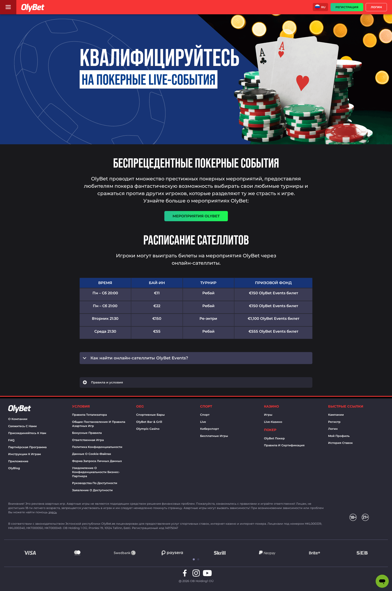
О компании (17, 419)
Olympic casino (147, 429)
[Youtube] (207, 573)
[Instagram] (196, 573)
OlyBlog (14, 468)
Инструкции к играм (24, 454)
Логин (333, 429)
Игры (268, 415)
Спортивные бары (150, 415)
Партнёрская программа (27, 447)
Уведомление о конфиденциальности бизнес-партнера (96, 472)
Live (203, 422)
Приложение (18, 461)
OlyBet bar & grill (149, 422)
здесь (52, 512)
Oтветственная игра (88, 440)
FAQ (11, 440)
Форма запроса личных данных (97, 461)
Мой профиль (339, 436)
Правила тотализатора (89, 415)
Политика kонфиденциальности (97, 447)
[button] (320, 7)
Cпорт (204, 415)
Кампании (336, 415)
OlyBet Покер (274, 438)
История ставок (340, 443)
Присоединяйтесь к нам (27, 433)
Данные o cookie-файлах (91, 454)
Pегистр (334, 422)
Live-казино (273, 422)
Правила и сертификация (284, 445)
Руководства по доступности (94, 483)
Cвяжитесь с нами (22, 426)
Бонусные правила (87, 433)
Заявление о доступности (92, 490)
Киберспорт (209, 429)
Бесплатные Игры (214, 436)
